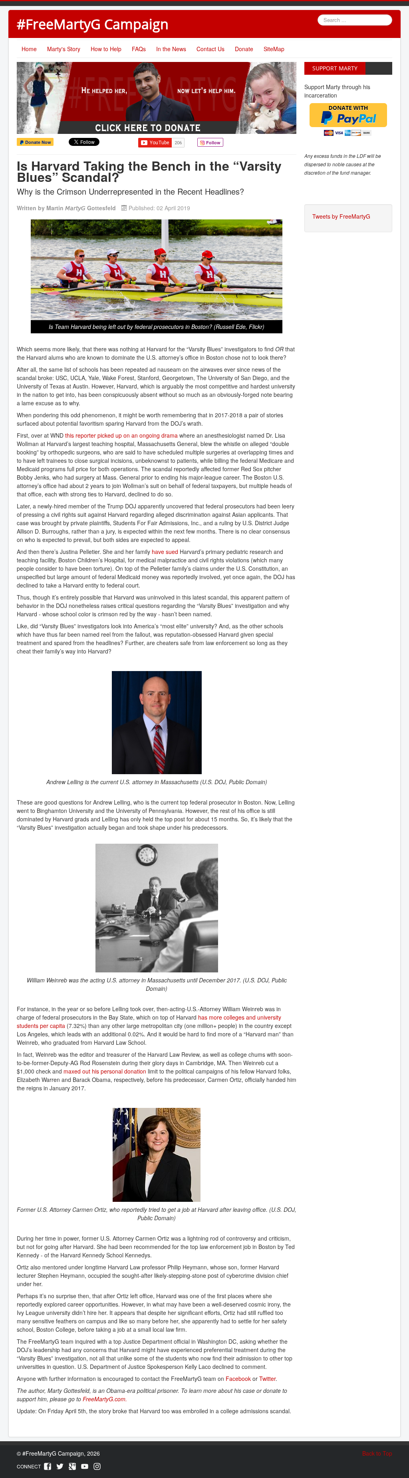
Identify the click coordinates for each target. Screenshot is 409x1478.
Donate (244, 49)
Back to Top (377, 1453)
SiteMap (274, 49)
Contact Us (210, 49)
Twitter (267, 1378)
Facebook (238, 1378)
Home (29, 49)
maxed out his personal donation (105, 1071)
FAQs (139, 49)
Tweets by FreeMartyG (341, 216)
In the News (171, 49)
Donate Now (37, 142)
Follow (212, 142)
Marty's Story (63, 49)
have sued (165, 552)
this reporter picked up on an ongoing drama (121, 435)
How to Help (106, 49)
